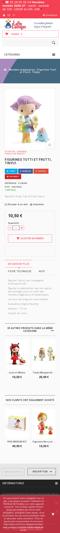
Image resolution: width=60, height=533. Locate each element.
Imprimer (38, 204)
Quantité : (14, 223)
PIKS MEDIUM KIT (17, 441)
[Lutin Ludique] (30, 24)
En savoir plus (18, 263)
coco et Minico (17, 372)
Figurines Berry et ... (44, 441)
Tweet (12, 171)
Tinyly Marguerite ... (44, 372)
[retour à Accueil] (5, 69)
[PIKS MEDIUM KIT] (17, 423)
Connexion (51, 15)
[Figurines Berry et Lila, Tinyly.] (44, 423)
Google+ (41, 171)
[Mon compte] (4, 15)
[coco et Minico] (17, 354)
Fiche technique (20, 271)
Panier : (16, 34)
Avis (42, 271)
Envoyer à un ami (18, 204)
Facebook (26, 171)
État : (8, 187)
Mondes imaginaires (22, 70)
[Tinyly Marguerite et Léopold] (44, 354)
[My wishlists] (14, 15)
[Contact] (9, 15)
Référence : (11, 183)
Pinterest (13, 177)
